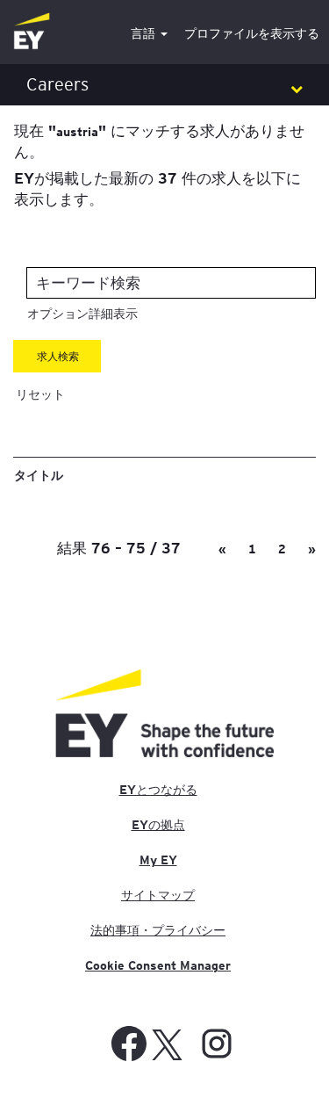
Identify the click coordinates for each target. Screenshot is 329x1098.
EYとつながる (158, 790)
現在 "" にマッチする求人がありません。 (159, 140)
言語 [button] (145, 33)
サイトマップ (158, 895)
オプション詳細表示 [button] (82, 313)
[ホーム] (31, 32)
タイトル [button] (38, 474)
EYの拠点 (158, 825)
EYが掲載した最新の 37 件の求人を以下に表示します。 (157, 188)
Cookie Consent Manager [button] (158, 965)
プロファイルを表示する (251, 33)
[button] (164, 84)
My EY (158, 860)
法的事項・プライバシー (157, 930)
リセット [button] (40, 394)
